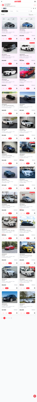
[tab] (4, 11)
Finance (10, 38)
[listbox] (17, 8)
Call (3, 38)
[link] (17, 1)
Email (6, 38)
